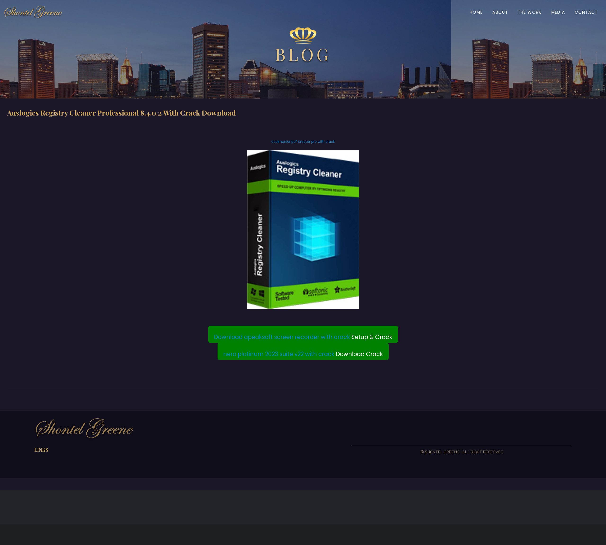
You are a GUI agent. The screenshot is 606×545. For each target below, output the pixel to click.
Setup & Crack (303, 337)
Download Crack (303, 354)
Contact (586, 12)
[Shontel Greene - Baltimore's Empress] (33, 12)
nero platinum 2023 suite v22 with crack (278, 354)
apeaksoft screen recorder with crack (297, 337)
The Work (530, 12)
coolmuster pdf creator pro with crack (303, 141)
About (500, 12)
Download (229, 337)
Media (558, 12)
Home (476, 12)
